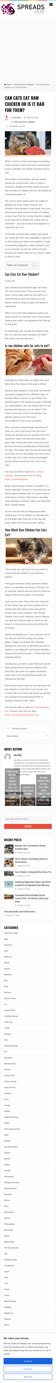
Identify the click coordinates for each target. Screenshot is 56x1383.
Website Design (10, 1301)
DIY (5, 1052)
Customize (28, 1369)
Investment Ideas (11, 1147)
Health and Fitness (11, 1117)
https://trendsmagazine (16, 479)
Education (8, 1058)
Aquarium (8, 945)
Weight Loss (9, 1313)
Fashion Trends (10, 1081)
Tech (6, 1283)
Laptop (7, 1164)
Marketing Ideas (10, 1188)
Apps (6, 939)
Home (8, 84)
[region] (28, 1358)
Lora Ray (17, 117)
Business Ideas (10, 998)
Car (5, 1004)
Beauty (7, 968)
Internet (7, 1141)
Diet (5, 1040)
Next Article (12, 736)
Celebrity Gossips (11, 1016)
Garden (7, 1111)
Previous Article (19, 728)
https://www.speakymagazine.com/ (22, 714)
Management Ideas (12, 1182)
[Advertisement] (28, 48)
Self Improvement (11, 1248)
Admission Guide (11, 933)
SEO (5, 1253)
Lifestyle (30, 84)
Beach (6, 962)
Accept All (28, 1361)
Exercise (7, 1069)
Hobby (6, 1123)
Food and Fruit (19, 84)
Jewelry (7, 1153)
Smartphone (9, 1265)
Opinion (7, 1218)
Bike (6, 980)
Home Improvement (12, 1129)
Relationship (9, 1242)
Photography (9, 1224)
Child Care (8, 1022)
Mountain (8, 1194)
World (6, 1325)
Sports (6, 1271)
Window (7, 1319)
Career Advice (9, 1010)
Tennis (6, 1289)
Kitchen (7, 1158)
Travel (6, 1295)
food (21, 227)
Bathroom (8, 957)
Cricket (7, 1028)
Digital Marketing (11, 1046)
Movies (7, 1200)
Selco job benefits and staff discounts (19, 911)
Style (6, 1277)
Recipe (6, 1236)
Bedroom (8, 974)
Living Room (9, 1176)
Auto (6, 951)
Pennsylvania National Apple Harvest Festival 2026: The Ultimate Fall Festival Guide (31, 898)
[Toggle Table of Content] (32, 265)
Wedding (7, 1307)
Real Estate (8, 1230)
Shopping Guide (10, 1259)
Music (6, 1206)
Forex (6, 1099)
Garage (7, 1105)
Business (7, 992)
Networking (8, 1212)
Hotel (6, 1135)
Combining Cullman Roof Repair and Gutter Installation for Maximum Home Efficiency (33, 883)
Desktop (7, 1034)
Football (7, 1093)
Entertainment (10, 1063)
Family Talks (9, 1075)
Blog (6, 986)
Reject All (28, 1376)
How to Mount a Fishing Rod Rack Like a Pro (33, 871)
